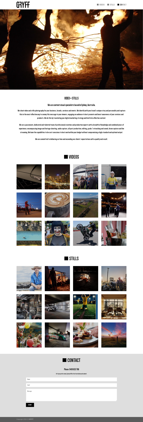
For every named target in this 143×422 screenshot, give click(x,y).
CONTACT (123, 4)
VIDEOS (102, 4)
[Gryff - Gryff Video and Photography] (24, 4)
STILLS (112, 4)
